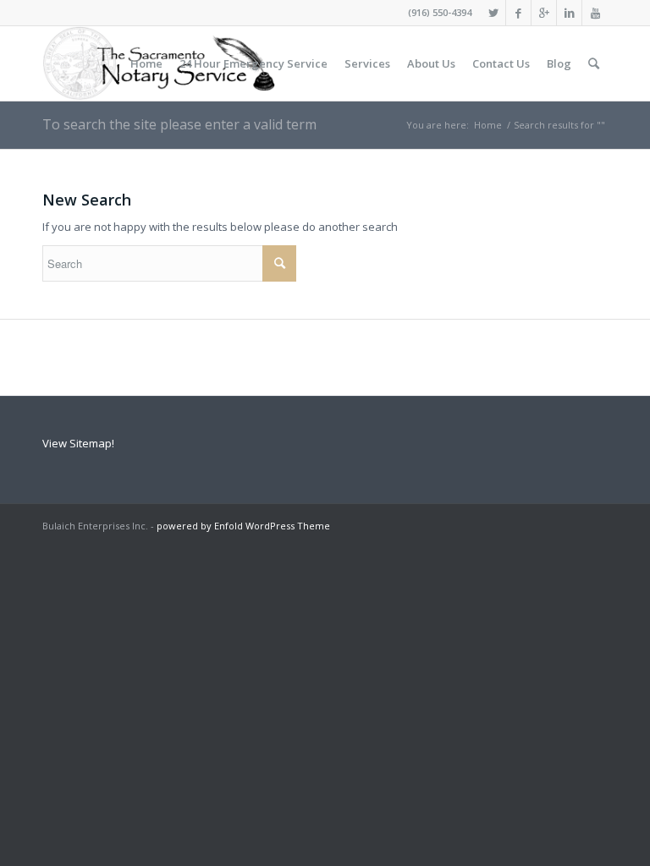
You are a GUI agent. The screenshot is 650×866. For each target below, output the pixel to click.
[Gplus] (544, 12)
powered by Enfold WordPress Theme (243, 525)
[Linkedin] (569, 12)
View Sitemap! (78, 443)
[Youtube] (595, 12)
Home (488, 124)
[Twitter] (493, 12)
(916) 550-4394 (439, 12)
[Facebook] (518, 12)
